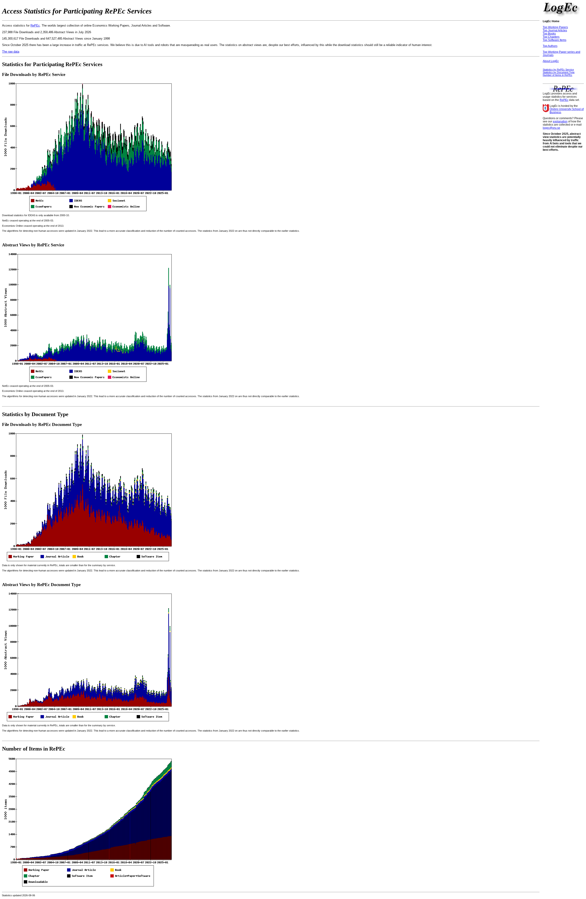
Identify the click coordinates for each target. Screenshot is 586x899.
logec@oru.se (551, 127)
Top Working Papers (555, 27)
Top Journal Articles (555, 30)
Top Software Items (554, 40)
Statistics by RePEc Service (558, 69)
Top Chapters (551, 36)
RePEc (35, 25)
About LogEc (551, 61)
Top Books (549, 33)
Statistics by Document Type (559, 72)
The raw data (10, 51)
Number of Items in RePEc (557, 75)
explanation (560, 121)
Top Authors (550, 46)
